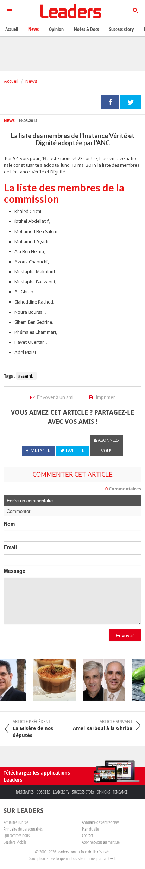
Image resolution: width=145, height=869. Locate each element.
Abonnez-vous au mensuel (101, 842)
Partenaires (25, 792)
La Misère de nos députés (33, 728)
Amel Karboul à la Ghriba (102, 725)
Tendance (120, 792)
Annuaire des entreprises (100, 822)
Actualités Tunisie (16, 822)
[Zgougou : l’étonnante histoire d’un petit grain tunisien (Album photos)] (52, 680)
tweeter (130, 102)
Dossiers (43, 792)
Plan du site (90, 829)
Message (14, 570)
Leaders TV (61, 792)
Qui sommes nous (17, 835)
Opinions (103, 792)
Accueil (11, 81)
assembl (26, 376)
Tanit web (109, 858)
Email (10, 547)
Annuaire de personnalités (23, 829)
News (31, 81)
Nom (9, 523)
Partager (110, 102)
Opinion (56, 29)
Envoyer (125, 635)
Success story (83, 792)
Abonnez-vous (108, 445)
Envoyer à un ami (55, 397)
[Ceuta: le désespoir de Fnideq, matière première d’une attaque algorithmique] (102, 680)
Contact (87, 835)
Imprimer (105, 397)
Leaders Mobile (15, 842)
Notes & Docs (86, 29)
